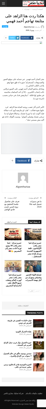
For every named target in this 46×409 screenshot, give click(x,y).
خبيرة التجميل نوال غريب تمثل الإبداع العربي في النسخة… (17, 343)
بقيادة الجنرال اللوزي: (23, 331)
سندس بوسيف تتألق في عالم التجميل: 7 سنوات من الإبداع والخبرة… (17, 354)
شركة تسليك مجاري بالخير (14, 393)
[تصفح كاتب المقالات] (23, 178)
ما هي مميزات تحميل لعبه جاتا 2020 (35, 204)
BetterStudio (29, 404)
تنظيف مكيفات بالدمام (34, 393)
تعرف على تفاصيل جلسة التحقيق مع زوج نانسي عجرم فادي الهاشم (11, 205)
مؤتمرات (5, 26)
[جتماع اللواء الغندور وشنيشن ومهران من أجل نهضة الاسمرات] (33, 266)
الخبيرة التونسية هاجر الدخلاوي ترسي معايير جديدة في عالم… (17, 365)
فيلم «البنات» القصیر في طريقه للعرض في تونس (19, 321)
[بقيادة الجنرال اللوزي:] (38, 334)
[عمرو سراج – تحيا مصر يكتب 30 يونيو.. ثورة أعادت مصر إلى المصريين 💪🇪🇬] (13, 234)
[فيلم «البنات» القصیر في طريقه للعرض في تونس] (38, 323)
